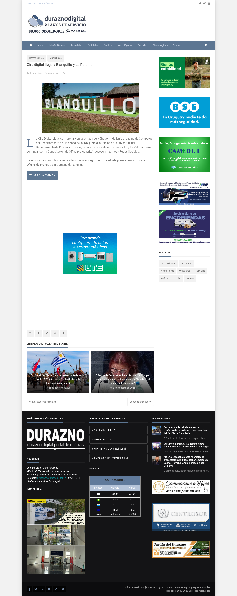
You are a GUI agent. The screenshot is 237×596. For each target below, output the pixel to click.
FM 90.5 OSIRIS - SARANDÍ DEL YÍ (111, 458)
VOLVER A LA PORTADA (42, 175)
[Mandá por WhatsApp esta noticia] (30, 333)
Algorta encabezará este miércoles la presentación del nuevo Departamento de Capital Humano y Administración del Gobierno (186, 461)
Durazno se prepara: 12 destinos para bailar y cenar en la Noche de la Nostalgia (186, 445)
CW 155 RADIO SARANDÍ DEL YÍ (110, 448)
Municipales (56, 58)
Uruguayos (184, 270)
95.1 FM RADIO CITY (104, 430)
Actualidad (76, 45)
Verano (190, 278)
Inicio (41, 45)
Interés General (57, 45)
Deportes (143, 45)
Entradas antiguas (139, 401)
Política (108, 45)
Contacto (31, 3)
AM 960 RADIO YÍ (103, 439)
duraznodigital (36, 73)
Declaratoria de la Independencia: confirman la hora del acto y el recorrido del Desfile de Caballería (185, 430)
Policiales (93, 45)
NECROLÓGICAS (46, 3)
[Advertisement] (90, 207)
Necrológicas (125, 45)
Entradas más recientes (44, 401)
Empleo (177, 278)
